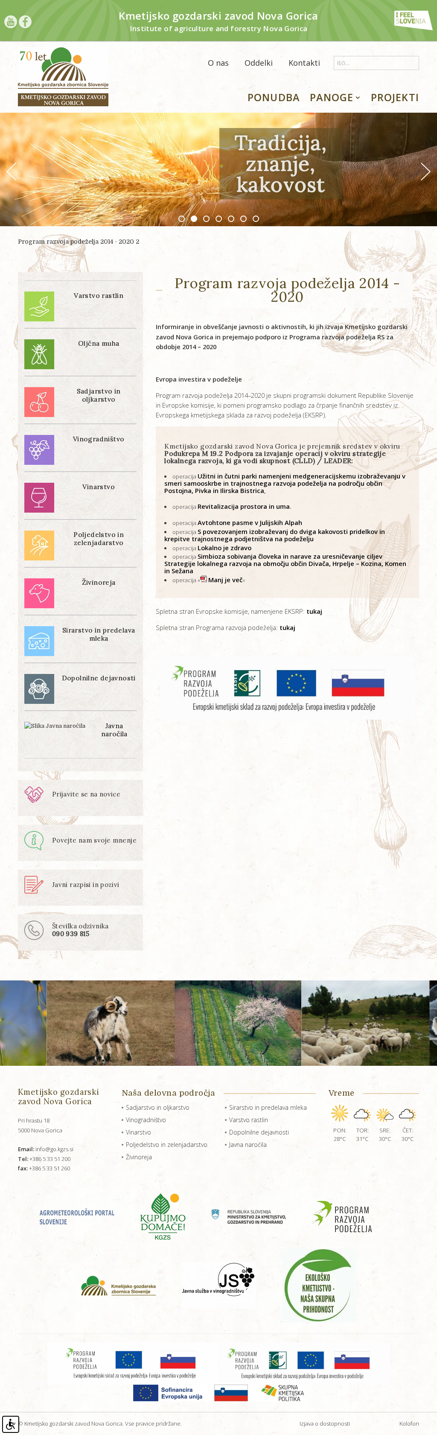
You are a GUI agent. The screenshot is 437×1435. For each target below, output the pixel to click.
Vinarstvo (138, 1132)
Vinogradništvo (146, 1120)
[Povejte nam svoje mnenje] (80, 848)
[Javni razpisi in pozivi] (71, 892)
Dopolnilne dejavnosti (259, 1132)
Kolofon (409, 1423)
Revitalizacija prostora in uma (244, 506)
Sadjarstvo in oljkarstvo (157, 1107)
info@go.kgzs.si (45, 1149)
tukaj (314, 611)
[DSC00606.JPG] (314, 1023)
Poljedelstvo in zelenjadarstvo (166, 1144)
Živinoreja (139, 1157)
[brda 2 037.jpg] (186, 1023)
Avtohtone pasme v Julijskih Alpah (250, 522)
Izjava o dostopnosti (325, 1423)
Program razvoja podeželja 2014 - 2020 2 (78, 241)
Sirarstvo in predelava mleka (268, 1107)
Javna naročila (248, 1144)
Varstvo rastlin (248, 1120)
